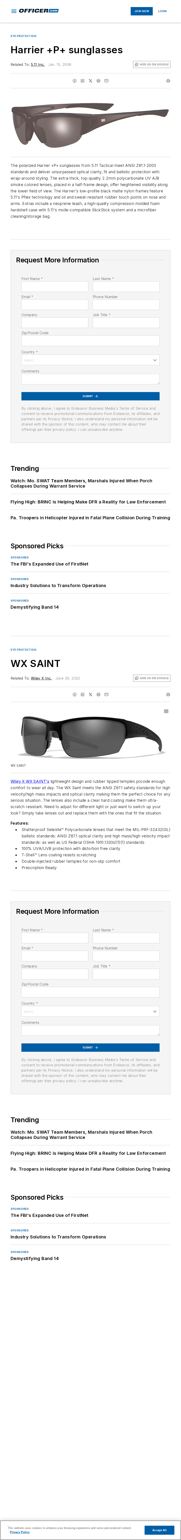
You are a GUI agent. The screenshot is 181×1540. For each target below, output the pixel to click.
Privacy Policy (20, 1532)
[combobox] (90, 360)
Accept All (159, 1530)
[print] (168, 81)
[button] (14, 11)
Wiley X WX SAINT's (30, 781)
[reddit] (98, 81)
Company (29, 315)
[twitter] (90, 81)
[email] (106, 81)
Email (27, 297)
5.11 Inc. (38, 64)
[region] (90, 1530)
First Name (32, 278)
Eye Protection (23, 36)
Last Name (103, 278)
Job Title (102, 315)
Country (29, 352)
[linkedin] (82, 81)
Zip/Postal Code (35, 333)
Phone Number (105, 297)
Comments (30, 371)
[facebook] (74, 81)
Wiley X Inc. (41, 678)
